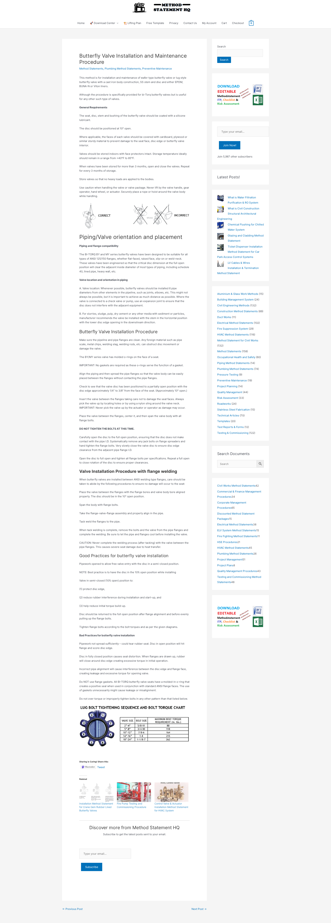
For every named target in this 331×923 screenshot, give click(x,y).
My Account (209, 23)
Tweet (101, 767)
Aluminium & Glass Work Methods (237, 293)
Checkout (238, 23)
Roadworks (224, 403)
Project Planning (227, 386)
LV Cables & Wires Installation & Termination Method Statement (238, 268)
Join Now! (229, 145)
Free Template (155, 23)
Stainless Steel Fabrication (233, 409)
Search (221, 46)
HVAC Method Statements (233, 334)
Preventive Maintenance (157, 68)
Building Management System (235, 299)
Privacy (173, 23)
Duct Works (224, 317)
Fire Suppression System (232, 328)
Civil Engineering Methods (233, 305)
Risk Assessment (227, 397)
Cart (224, 23)
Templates (223, 421)
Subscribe (91, 867)
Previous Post (72, 909)
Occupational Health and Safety (236, 357)
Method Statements (91, 68)
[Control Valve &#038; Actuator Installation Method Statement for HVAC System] (171, 792)
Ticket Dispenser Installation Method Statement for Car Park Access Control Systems (240, 252)
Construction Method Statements (237, 311)
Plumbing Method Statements (123, 68)
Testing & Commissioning (232, 433)
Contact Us (190, 23)
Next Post (199, 909)
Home (81, 23)
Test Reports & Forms (230, 427)
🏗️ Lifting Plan (132, 23)
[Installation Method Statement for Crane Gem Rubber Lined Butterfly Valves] (96, 792)
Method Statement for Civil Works (237, 340)
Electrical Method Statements (235, 322)
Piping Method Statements (233, 363)
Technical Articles (228, 415)
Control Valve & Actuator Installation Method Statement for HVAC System (171, 807)
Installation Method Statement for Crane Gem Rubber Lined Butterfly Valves (96, 807)
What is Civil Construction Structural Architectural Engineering (238, 213)
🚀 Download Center (102, 23)
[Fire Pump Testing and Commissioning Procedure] (134, 792)
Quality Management (229, 392)
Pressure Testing (227, 374)
